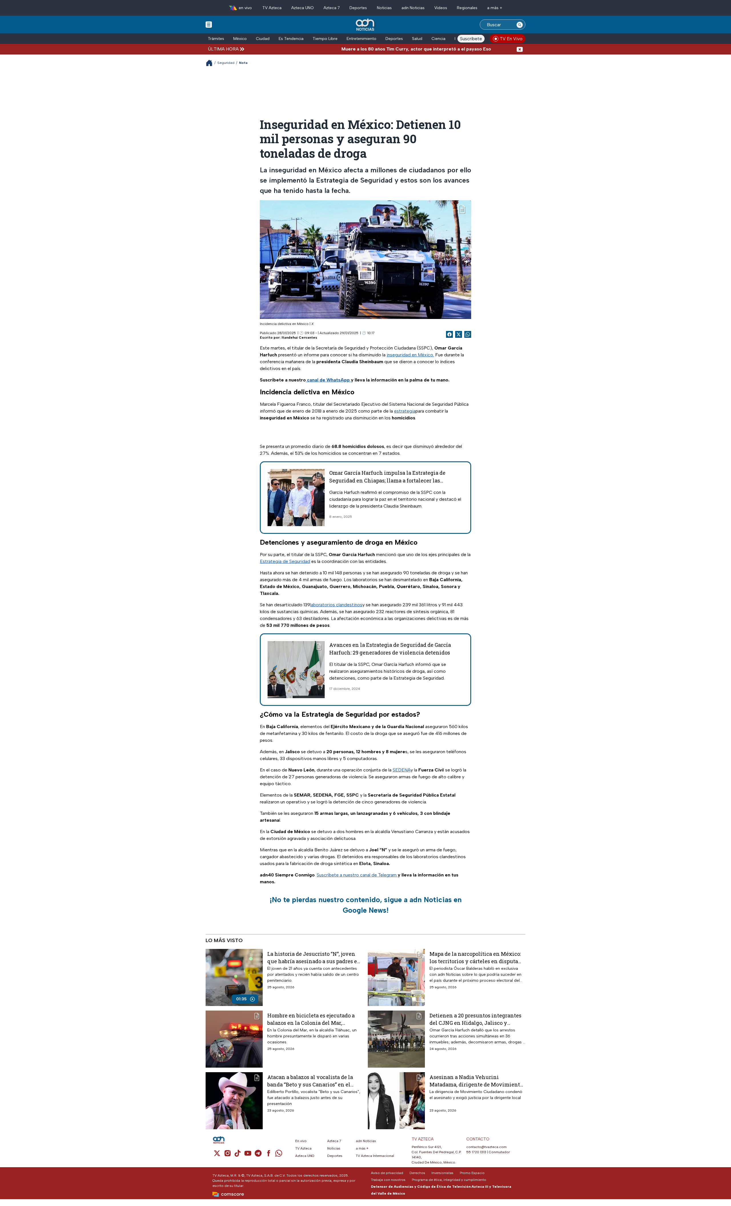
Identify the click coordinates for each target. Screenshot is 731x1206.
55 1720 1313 (476, 1152)
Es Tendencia (291, 38)
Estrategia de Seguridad (285, 561)
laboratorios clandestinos (336, 604)
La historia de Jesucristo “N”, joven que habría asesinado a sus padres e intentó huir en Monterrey (312, 957)
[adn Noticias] (365, 25)
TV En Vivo (511, 38)
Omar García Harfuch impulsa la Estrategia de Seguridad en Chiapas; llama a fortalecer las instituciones (387, 480)
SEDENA (402, 770)
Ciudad (263, 38)
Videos (440, 7)
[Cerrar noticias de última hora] (519, 48)
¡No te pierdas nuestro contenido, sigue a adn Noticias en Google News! (366, 905)
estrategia (404, 411)
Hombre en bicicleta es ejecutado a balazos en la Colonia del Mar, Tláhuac (311, 1019)
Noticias (384, 7)
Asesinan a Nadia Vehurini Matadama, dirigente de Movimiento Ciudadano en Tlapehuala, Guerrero (476, 1081)
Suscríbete (471, 38)
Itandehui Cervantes (299, 338)
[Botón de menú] (209, 24)
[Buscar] (520, 24)
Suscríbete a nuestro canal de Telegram (357, 875)
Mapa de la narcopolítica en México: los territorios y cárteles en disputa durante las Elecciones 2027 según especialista (475, 957)
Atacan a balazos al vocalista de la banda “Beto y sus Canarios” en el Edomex (310, 1081)
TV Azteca (272, 7)
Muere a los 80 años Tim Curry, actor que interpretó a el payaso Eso (381, 49)
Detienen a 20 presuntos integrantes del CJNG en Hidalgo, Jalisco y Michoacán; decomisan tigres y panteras (475, 1019)
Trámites (216, 38)
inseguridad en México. (410, 354)
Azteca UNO (302, 7)
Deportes (358, 7)
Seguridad (225, 63)
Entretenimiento (361, 38)
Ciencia (438, 38)
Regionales (467, 7)
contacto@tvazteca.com (486, 1147)
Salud (417, 38)
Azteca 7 (332, 7)
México (240, 38)
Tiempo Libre (325, 38)
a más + (494, 7)
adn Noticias (413, 7)
